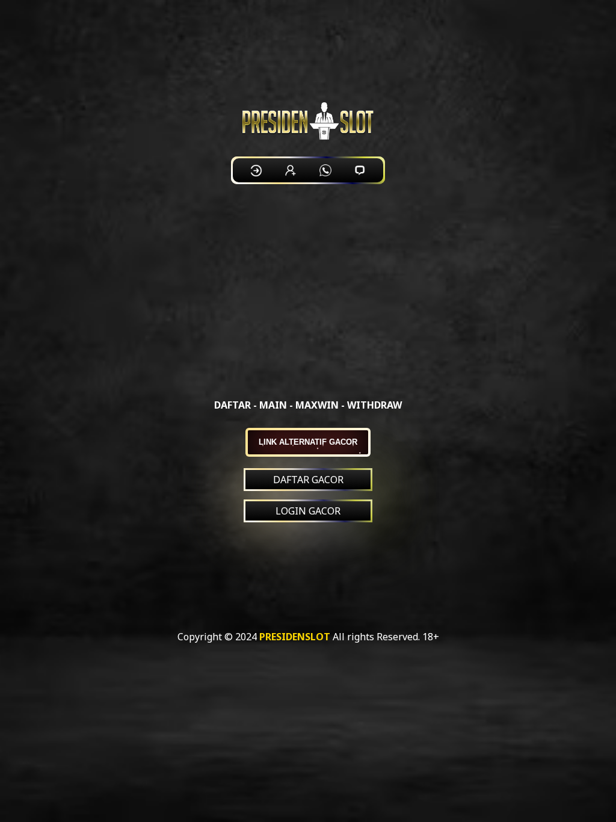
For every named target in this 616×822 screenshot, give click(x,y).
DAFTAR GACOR (308, 479)
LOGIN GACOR (308, 511)
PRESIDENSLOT (294, 636)
